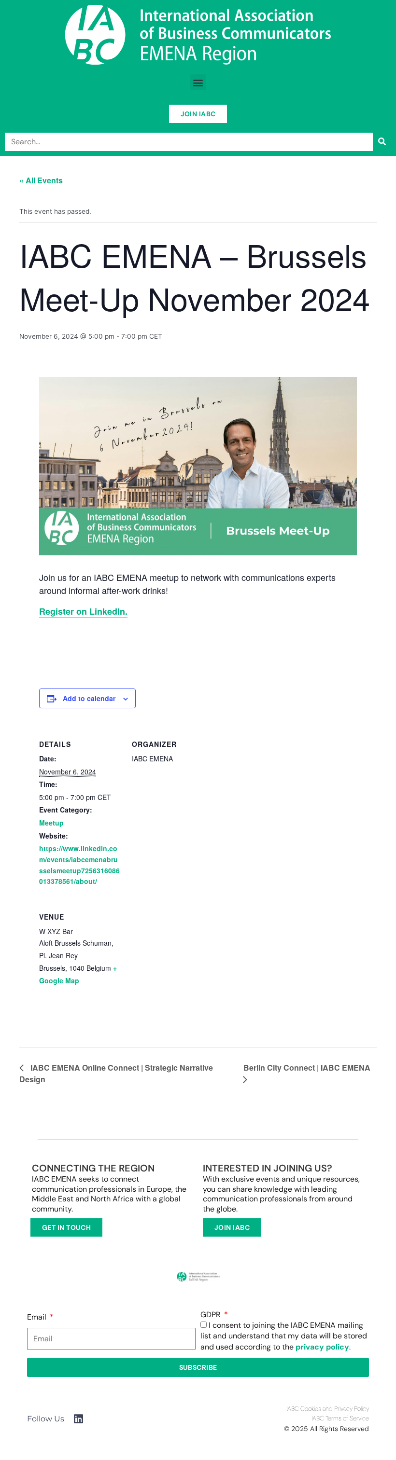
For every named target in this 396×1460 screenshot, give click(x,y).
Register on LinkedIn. (83, 611)
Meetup (51, 822)
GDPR (211, 1315)
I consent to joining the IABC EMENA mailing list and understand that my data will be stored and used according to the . (283, 1336)
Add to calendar (89, 698)
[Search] (382, 142)
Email (37, 1317)
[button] (198, 82)
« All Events (41, 180)
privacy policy (322, 1347)
